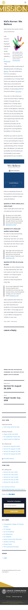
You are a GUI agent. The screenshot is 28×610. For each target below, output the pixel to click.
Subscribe (14, 511)
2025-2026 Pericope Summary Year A (13, 489)
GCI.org (8, 596)
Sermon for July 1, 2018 (10, 472)
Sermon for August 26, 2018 (12, 454)
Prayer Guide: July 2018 (11, 434)
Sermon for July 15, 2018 (11, 477)
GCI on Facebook (9, 531)
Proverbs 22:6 (16, 60)
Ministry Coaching (9, 541)
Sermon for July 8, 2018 (11, 474)
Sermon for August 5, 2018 (12, 446)
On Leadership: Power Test (12, 436)
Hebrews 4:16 (14, 295)
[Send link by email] (12, 494)
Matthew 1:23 (10, 258)
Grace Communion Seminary (13, 539)
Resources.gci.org (17, 596)
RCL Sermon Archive (8, 486)
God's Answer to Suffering (12, 439)
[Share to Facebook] (9, 494)
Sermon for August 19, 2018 (12, 451)
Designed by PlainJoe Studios (14, 601)
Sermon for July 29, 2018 (11, 482)
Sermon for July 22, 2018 (11, 479)
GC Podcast (7, 529)
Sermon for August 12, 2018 (12, 449)
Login (5, 557)
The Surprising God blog (11, 546)
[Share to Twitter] (11, 494)
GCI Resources (8, 534)
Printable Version (8, 458)
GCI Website (7, 536)
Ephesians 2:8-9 (11, 224)
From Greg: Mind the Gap (11, 427)
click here (18, 91)
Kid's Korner (14, 321)
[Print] (14, 494)
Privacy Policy (8, 544)
